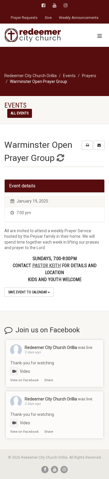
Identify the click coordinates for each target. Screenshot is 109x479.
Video (25, 371)
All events (19, 113)
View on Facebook (24, 380)
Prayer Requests (24, 18)
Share (48, 380)
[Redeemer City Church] (36, 35)
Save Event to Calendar (28, 292)
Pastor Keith (46, 265)
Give (48, 18)
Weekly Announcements (79, 18)
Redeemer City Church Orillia (51, 347)
